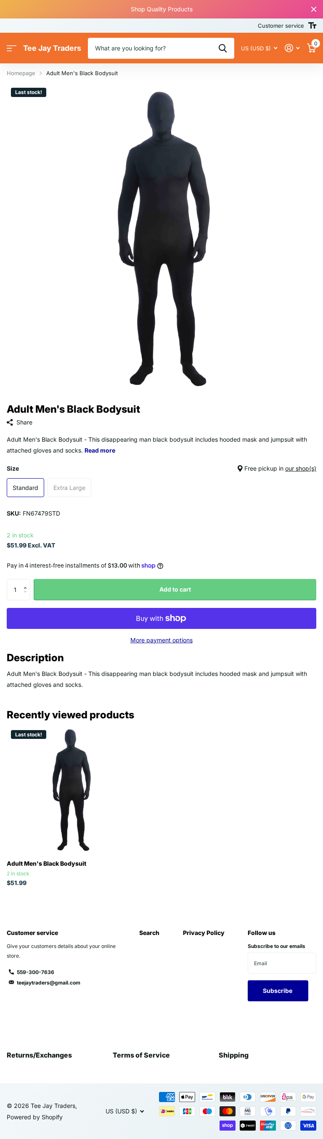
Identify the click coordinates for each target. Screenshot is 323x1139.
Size (161, 468)
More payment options (161, 640)
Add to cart (175, 589)
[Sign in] (292, 48)
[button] (27, 582)
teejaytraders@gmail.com (48, 982)
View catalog (11, 48)
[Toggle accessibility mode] (312, 25)
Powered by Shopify (35, 1117)
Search (149, 932)
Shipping (234, 1055)
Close (313, 9)
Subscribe (278, 990)
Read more (100, 450)
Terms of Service (141, 1055)
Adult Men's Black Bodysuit (46, 863)
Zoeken (222, 48)
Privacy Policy (204, 932)
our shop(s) (300, 468)
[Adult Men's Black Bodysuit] (71, 790)
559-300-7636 (35, 972)
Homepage (21, 73)
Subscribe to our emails (276, 946)
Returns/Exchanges (39, 1055)
